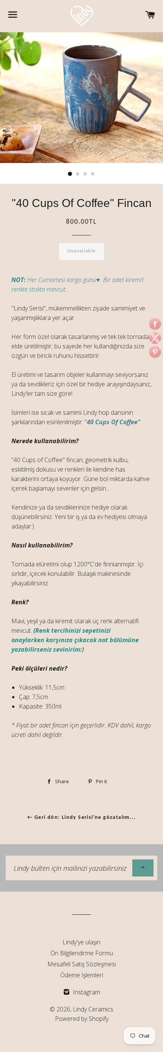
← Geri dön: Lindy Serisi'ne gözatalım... (81, 817)
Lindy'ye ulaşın (81, 942)
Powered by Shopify (81, 1018)
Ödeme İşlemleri (81, 975)
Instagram (85, 992)
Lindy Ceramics (93, 1009)
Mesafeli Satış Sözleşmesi (81, 964)
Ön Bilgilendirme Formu (81, 953)
